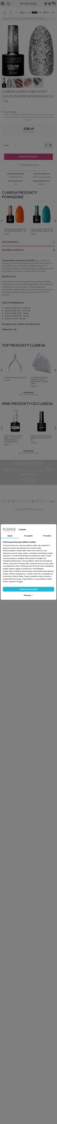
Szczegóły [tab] (28, 536)
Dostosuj (27, 595)
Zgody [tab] (10, 536)
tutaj (20, 581)
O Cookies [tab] (47, 536)
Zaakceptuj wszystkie (28, 589)
